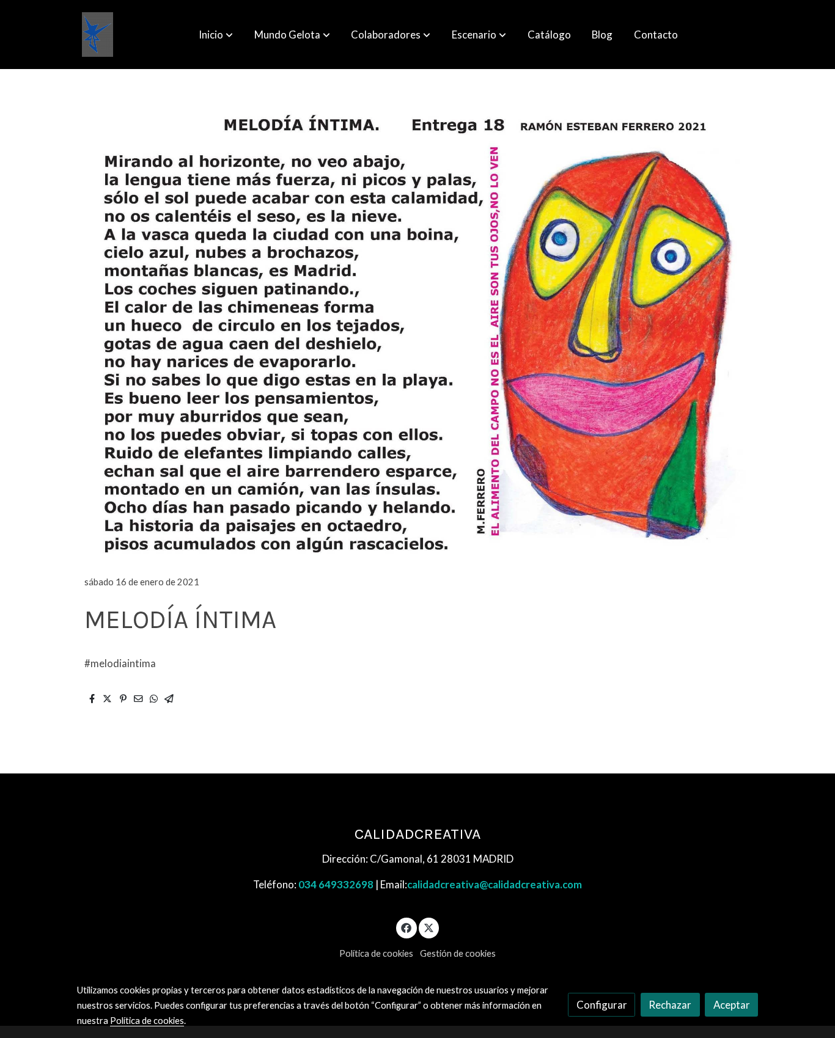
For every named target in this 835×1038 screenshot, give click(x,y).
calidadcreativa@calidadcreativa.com (494, 884)
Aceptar (731, 1004)
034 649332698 (335, 884)
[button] (215, 34)
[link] (97, 34)
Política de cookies (376, 953)
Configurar (601, 1004)
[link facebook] (406, 927)
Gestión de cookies (458, 953)
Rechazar (670, 1004)
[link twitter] (429, 927)
